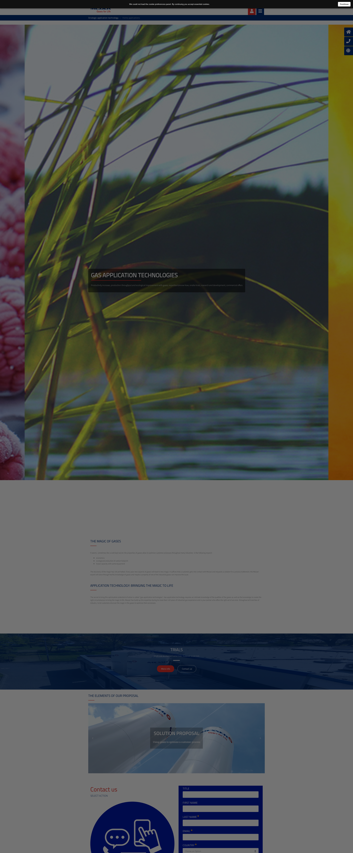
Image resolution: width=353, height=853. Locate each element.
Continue (344, 4)
